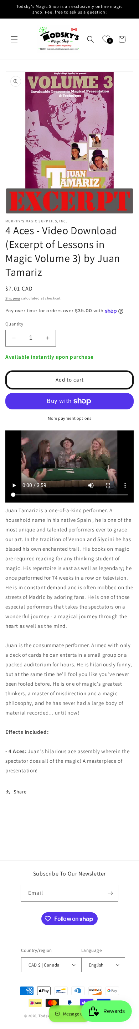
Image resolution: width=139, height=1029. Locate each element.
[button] (14, 39)
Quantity (14, 324)
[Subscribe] (110, 893)
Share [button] (20, 791)
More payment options (70, 418)
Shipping (12, 298)
